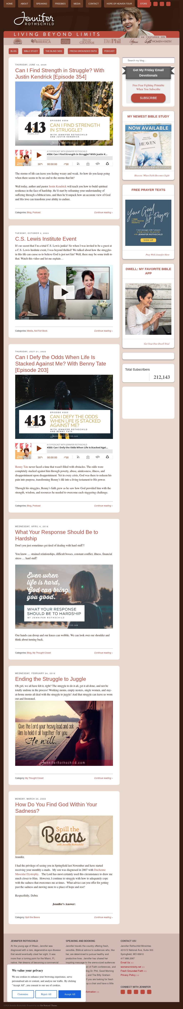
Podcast (109, 51)
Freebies (60, 3)
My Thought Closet (42, 652)
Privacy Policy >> (130, 975)
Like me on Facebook (155, 4)
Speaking (41, 3)
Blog (13, 51)
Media (77, 3)
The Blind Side (53, 51)
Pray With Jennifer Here (157, 254)
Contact (93, 3)
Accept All (69, 994)
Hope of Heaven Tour (119, 3)
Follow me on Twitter (149, 4)
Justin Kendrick (57, 186)
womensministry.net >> (133, 966)
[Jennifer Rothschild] (91, 19)
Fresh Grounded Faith (83, 51)
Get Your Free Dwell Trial (156, 343)
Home (9, 3)
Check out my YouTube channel (162, 4)
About (24, 3)
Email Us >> (127, 962)
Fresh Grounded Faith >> (134, 970)
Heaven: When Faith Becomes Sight (151, 175)
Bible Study (31, 51)
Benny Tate (21, 466)
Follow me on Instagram (142, 993)
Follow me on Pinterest (136, 993)
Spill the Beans (32, 917)
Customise (23, 994)
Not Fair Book (40, 330)
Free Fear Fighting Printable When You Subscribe (148, 87)
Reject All (46, 994)
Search (125, 60)
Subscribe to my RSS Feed (168, 4)
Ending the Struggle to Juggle (50, 679)
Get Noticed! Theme (48, 1005)
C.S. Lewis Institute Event (45, 239)
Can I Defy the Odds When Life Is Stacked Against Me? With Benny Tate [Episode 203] (60, 363)
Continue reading (103, 212)
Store (143, 3)
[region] (46, 983)
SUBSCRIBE (148, 97)
